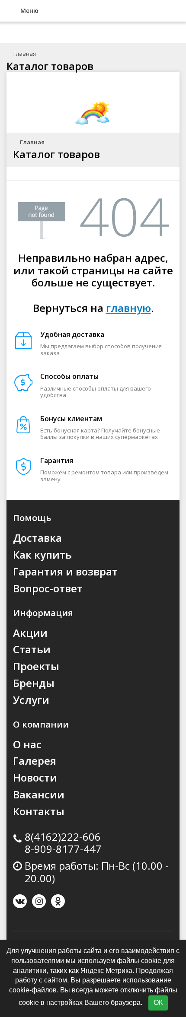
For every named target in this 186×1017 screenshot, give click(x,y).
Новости (35, 777)
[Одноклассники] (58, 901)
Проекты (36, 666)
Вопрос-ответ (48, 588)
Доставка (37, 538)
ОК (158, 1002)
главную (128, 308)
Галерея (34, 760)
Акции (30, 633)
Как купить (42, 554)
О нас (27, 744)
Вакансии (38, 794)
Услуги (31, 700)
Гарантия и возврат (65, 571)
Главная (24, 53)
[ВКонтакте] (20, 901)
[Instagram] (39, 901)
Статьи (32, 649)
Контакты (38, 811)
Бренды (34, 683)
